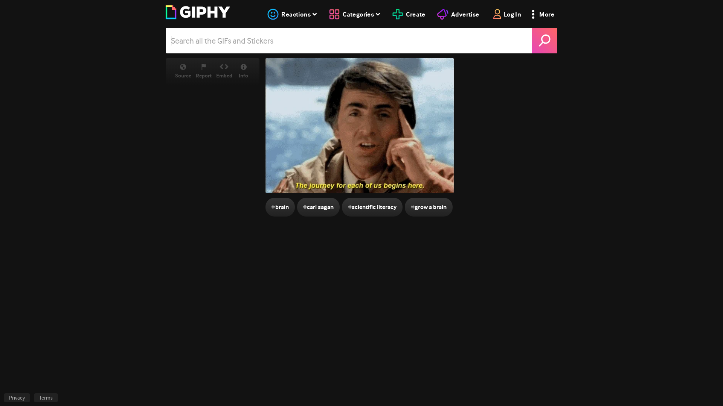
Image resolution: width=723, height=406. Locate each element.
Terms (46, 398)
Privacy (17, 398)
